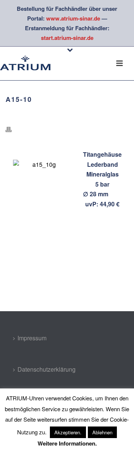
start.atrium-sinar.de (67, 38)
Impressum (32, 338)
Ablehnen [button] (102, 432)
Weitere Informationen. (67, 443)
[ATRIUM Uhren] (30, 63)
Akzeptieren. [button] (68, 432)
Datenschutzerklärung (46, 369)
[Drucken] (12, 129)
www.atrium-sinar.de (73, 18)
